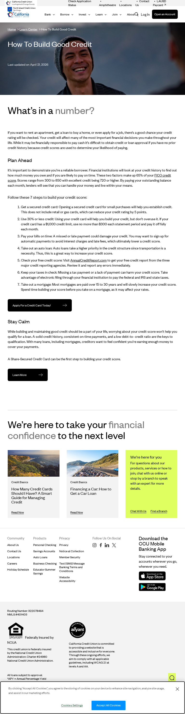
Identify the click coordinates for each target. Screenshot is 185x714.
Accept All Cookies (108, 705)
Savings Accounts (44, 551)
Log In (145, 14)
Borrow (64, 14)
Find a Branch (159, 511)
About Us (13, 545)
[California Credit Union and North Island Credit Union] (18, 14)
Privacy (63, 545)
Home (12, 29)
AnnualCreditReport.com (88, 260)
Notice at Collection (71, 551)
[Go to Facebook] (100, 545)
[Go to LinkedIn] (107, 545)
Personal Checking (44, 545)
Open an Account (164, 14)
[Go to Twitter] (114, 545)
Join (115, 14)
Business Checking (45, 563)
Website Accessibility (67, 579)
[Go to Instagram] (94, 545)
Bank (48, 14)
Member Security (69, 557)
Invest (82, 14)
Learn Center (29, 29)
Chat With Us (138, 511)
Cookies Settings (72, 705)
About (131, 14)
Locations (13, 557)
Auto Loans (40, 557)
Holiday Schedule (18, 569)
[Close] (177, 689)
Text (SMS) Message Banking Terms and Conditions (72, 567)
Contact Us (14, 551)
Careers (12, 563)
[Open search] (137, 14)
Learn (99, 14)
